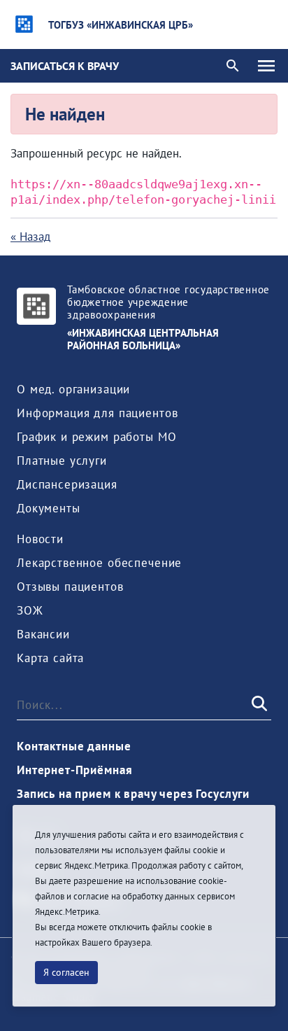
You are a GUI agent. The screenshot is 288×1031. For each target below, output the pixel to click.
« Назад (30, 236)
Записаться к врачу (64, 66)
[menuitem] (73, 389)
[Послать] (258, 704)
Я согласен (66, 972)
